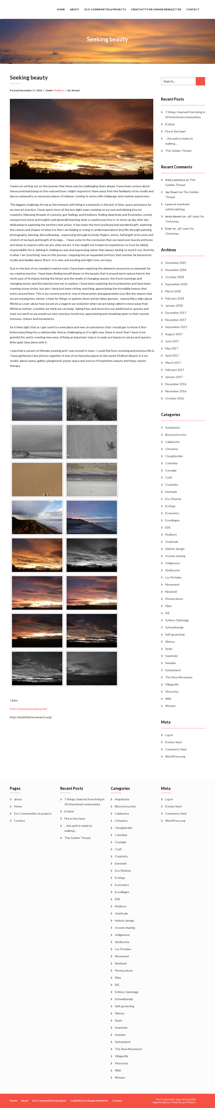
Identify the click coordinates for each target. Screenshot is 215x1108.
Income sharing (175, 556)
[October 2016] (92, 442)
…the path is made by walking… (179, 141)
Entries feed (173, 742)
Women (170, 706)
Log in (169, 735)
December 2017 (175, 312)
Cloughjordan (174, 456)
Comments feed (175, 749)
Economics (172, 513)
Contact (192, 9)
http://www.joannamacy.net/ (28, 708)
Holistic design (175, 549)
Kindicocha (172, 570)
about (74, 9)
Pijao (168, 606)
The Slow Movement (179, 677)
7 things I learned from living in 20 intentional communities (185, 114)
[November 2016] (92, 517)
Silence (170, 641)
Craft (168, 477)
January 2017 (174, 377)
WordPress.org (175, 756)
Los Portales (173, 577)
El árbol (170, 124)
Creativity (171, 484)
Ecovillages (172, 520)
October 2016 (174, 398)
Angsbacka (172, 427)
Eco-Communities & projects (105, 9)
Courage (171, 470)
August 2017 (173, 334)
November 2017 (175, 320)
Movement (172, 584)
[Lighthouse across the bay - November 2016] (92, 668)
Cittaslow (171, 449)
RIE (167, 613)
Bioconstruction (175, 434)
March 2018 (173, 291)
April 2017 (172, 355)
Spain (168, 648)
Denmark (171, 491)
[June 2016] (37, 404)
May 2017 (171, 348)
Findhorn (59, 90)
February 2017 (174, 370)
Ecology (170, 506)
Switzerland (173, 670)
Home (61, 9)
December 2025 (175, 262)
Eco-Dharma (173, 499)
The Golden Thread (178, 150)
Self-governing (175, 634)
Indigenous (172, 563)
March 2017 (173, 362)
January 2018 (174, 305)
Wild (168, 698)
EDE (168, 527)
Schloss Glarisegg (177, 620)
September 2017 (176, 327)
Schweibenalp (174, 627)
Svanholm (171, 656)
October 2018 (174, 277)
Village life (172, 684)
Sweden (170, 663)
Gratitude (171, 541)
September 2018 (176, 284)
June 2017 (172, 341)
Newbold (171, 591)
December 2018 (175, 270)
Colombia (171, 463)
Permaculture (174, 598)
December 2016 (175, 384)
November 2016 (175, 391)
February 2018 (174, 298)
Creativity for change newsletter (156, 9)
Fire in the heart (175, 131)
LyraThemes (189, 1102)
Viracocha (171, 691)
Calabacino (172, 441)
